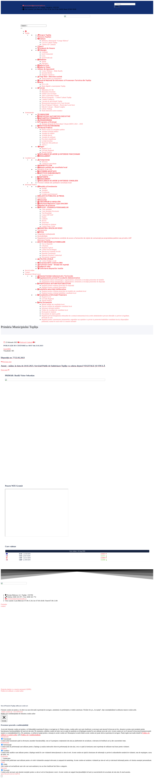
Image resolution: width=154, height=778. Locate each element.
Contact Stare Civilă (48, 226)
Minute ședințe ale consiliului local (53, 167)
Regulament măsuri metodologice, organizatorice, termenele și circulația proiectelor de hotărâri (73, 280)
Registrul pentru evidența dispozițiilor (54, 287)
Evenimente (45, 192)
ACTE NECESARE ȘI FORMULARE (52, 242)
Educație (43, 50)
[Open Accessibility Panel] (2, 776)
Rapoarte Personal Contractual (52, 255)
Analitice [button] (4, 748)
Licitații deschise (47, 141)
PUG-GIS (45, 84)
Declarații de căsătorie (49, 224)
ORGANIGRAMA (45, 120)
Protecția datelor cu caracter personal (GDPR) (16, 689)
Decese (44, 221)
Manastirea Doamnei (48, 92)
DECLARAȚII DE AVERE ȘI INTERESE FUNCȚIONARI (59, 154)
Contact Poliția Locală (49, 261)
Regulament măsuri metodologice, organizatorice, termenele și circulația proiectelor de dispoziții (73, 282)
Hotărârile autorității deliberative (52, 289)
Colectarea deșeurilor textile (51, 268)
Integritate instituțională (46, 234)
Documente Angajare (49, 257)
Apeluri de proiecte (47, 205)
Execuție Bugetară (48, 150)
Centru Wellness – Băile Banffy (52, 71)
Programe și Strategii (48, 122)
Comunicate (41, 198)
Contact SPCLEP (47, 215)
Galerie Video (44, 67)
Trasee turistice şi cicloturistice (52, 78)
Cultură (42, 39)
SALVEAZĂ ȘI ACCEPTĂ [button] (10, 774)
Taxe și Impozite (47, 244)
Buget (41, 146)
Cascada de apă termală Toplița (52, 101)
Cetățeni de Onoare (47, 48)
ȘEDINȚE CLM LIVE (44, 169)
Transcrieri (45, 222)
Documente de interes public (51, 314)
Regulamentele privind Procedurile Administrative (59, 278)
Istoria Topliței (45, 37)
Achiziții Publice (45, 128)
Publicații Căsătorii (26, 342)
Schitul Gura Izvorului (49, 94)
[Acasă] (26, 31)
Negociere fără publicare (50, 143)
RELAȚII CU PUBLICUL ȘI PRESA (51, 196)
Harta (41, 82)
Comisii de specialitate (49, 164)
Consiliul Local (30, 158)
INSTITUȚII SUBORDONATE (50, 173)
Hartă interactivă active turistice (52, 111)
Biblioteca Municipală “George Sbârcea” (55, 41)
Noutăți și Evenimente (48, 186)
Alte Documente (45, 302)
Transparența (42, 230)
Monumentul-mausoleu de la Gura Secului (56, 103)
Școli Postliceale (47, 58)
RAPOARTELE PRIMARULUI (49, 118)
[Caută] (117, 6)
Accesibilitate (42, 236)
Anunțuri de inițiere (48, 133)
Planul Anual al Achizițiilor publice (53, 129)
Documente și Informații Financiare (53, 295)
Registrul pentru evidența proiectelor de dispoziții (58, 285)
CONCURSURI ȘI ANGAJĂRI (50, 202)
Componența (44, 160)
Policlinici (45, 63)
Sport (41, 46)
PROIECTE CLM (45, 165)
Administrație (29, 112)
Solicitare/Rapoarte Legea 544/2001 (53, 204)
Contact (27, 272)
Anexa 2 (44, 145)
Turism (42, 88)
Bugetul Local (46, 148)
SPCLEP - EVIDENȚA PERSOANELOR (53, 207)
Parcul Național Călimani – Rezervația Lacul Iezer (58, 105)
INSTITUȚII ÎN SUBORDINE (49, 126)
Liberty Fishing (47, 109)
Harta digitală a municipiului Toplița (53, 86)
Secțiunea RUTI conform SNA (51, 263)
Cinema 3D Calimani (49, 44)
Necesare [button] (4, 768)
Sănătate (42, 60)
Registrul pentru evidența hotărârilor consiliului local (59, 293)
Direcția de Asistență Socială (51, 251)
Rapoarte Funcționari (49, 253)
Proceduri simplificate (49, 139)
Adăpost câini (44, 266)
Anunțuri (45, 190)
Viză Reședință (47, 213)
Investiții (43, 200)
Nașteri (44, 217)
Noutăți (44, 188)
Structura (45, 162)
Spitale (44, 61)
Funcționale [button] (5, 737)
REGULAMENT (44, 156)
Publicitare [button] (4, 756)
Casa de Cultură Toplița (49, 42)
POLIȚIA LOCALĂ (46, 259)
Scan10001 (7, 349)
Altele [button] (3, 762)
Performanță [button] (5, 743)
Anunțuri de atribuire (48, 137)
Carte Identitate (47, 209)
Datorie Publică (47, 152)
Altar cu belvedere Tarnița (50, 95)
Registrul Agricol (47, 175)
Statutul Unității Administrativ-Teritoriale (56, 276)
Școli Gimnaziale (47, 54)
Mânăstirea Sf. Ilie (48, 90)
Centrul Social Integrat (49, 249)
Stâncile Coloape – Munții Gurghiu (53, 107)
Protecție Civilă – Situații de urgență (54, 265)
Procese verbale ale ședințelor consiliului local (54, 183)
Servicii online (29, 270)
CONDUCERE (44, 114)
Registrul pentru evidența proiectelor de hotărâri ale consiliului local (64, 291)
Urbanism (45, 246)
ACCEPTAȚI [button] (18, 712)
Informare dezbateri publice (51, 308)
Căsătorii (44, 219)
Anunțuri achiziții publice (50, 131)
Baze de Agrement (46, 69)
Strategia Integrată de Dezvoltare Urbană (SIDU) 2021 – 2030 (62, 124)
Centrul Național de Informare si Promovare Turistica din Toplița (65, 80)
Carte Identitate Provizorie (50, 211)
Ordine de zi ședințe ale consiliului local (55, 310)
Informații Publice (31, 185)
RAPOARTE (43, 177)
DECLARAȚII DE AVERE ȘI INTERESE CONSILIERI (58, 181)
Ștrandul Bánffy (47, 73)
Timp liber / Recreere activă (50, 77)
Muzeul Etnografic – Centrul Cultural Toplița (56, 97)
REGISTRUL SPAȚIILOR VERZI (50, 228)
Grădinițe (45, 52)
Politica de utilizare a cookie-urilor (12, 691)
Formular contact (4, 605)
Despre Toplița (45, 35)
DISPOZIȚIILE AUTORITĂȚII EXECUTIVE (54, 116)
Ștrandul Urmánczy (48, 75)
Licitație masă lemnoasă (49, 194)
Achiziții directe (47, 135)
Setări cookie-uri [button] (6, 712)
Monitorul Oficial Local (33, 274)
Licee (43, 56)
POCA (41, 232)
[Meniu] (21, 28)
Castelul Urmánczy (48, 99)
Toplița (27, 33)
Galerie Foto (44, 65)
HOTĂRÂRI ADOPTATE (48, 171)
